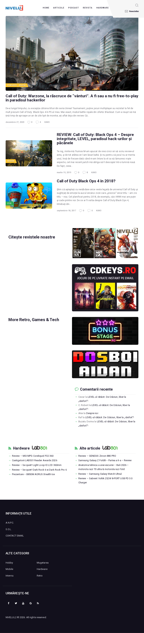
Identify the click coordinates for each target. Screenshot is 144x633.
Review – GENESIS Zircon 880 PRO (97, 455)
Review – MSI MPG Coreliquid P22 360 (33, 455)
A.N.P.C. (10, 522)
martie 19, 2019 (64, 172)
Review (22, 85)
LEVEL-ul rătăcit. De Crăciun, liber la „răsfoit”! (109, 417)
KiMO (47, 122)
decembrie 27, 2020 (15, 122)
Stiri (9, 203)
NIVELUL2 (11, 617)
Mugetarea (43, 562)
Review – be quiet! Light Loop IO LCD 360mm (37, 465)
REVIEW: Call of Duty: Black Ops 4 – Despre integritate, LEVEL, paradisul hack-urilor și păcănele (95, 139)
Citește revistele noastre (31, 237)
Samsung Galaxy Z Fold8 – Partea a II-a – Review (105, 460)
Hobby (9, 562)
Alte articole (90, 448)
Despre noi (92, 413)
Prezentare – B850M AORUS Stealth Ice (33, 474)
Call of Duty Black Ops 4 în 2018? (86, 181)
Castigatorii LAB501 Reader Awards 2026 (34, 460)
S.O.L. (9, 529)
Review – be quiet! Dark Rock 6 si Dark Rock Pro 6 (39, 469)
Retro (40, 575)
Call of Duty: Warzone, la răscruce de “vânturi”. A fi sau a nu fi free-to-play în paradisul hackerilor (72, 98)
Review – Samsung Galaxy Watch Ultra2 (100, 473)
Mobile (9, 569)
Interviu (10, 575)
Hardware (21, 448)
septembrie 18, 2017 (66, 210)
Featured (12, 85)
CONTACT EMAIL (15, 535)
